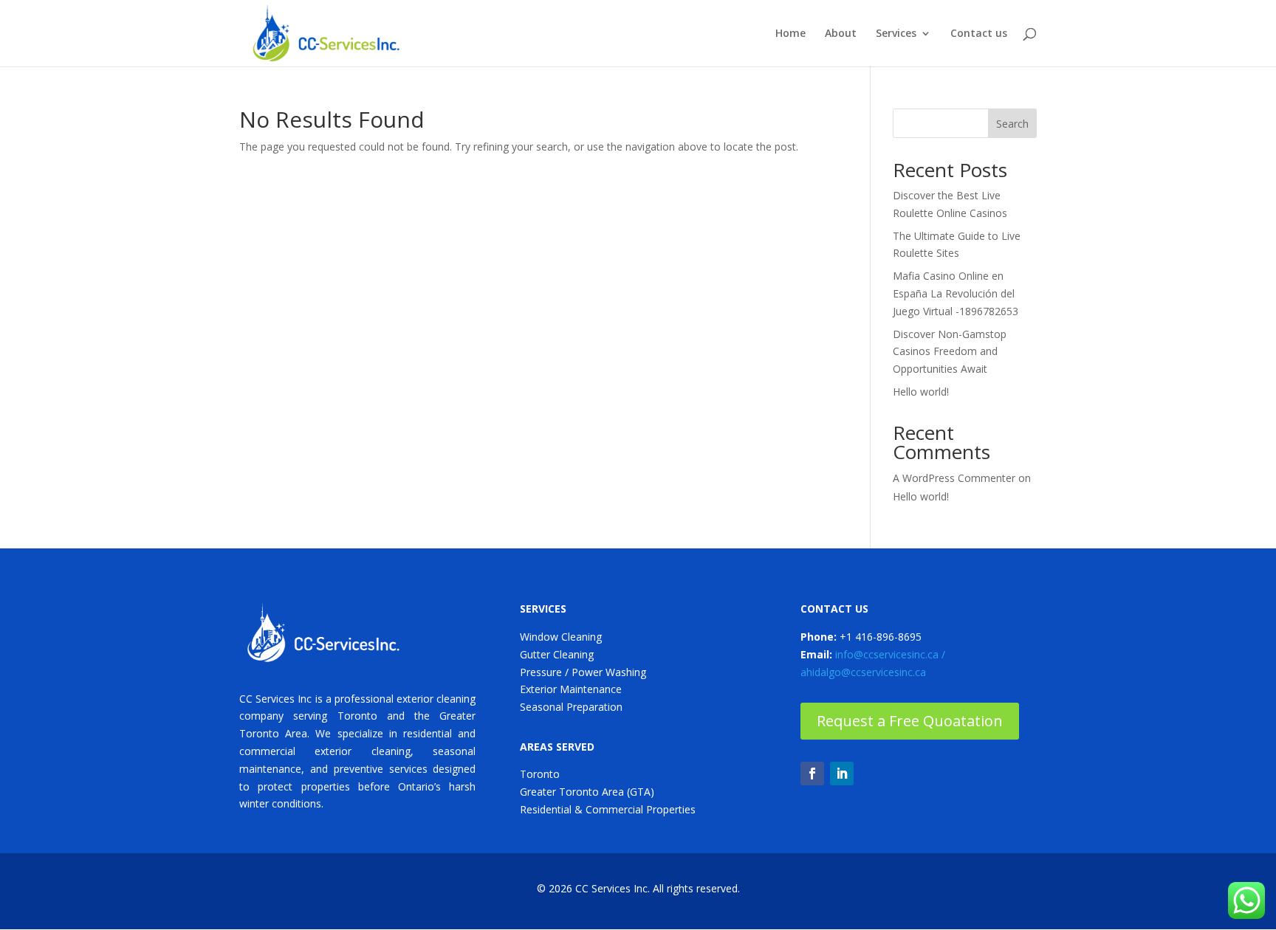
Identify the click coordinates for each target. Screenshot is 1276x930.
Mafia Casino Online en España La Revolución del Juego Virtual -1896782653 (955, 293)
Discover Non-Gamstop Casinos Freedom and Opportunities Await (949, 351)
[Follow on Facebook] (812, 773)
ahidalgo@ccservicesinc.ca (863, 672)
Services (896, 34)
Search (1012, 124)
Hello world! (921, 392)
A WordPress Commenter (954, 478)
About (841, 34)
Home (790, 34)
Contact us (978, 34)
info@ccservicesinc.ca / (890, 654)
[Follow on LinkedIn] (842, 773)
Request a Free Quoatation (910, 721)
